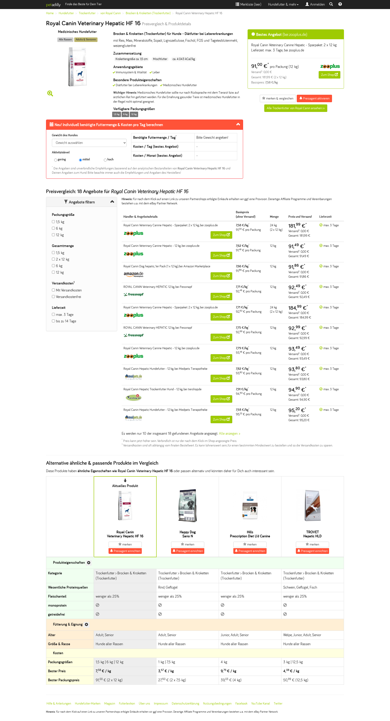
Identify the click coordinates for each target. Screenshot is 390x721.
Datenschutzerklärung (185, 703)
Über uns (144, 703)
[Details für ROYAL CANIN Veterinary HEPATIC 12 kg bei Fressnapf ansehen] (133, 294)
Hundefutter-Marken (87, 703)
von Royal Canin (110, 13)
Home (50, 13)
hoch (110, 159)
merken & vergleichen (279, 98)
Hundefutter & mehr (282, 4)
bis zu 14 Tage (66, 321)
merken (127, 544)
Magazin (109, 703)
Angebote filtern (81, 202)
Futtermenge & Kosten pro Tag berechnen (109, 124)
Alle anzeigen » (229, 433)
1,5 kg (60, 222)
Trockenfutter (87, 13)
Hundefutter (66, 13)
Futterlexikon (127, 703)
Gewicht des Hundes (65, 135)
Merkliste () (250, 4)
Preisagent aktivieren (316, 98)
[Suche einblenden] (331, 4)
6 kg (59, 228)
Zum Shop (328, 74)
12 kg (60, 235)
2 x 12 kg (62, 259)
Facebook (241, 703)
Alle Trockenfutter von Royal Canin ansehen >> (296, 108)
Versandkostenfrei (68, 297)
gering (61, 159)
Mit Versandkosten (69, 290)
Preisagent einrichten (126, 551)
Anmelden (317, 4)
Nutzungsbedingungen (217, 703)
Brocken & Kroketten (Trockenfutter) (148, 13)
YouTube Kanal (260, 703)
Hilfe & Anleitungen (58, 703)
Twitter (278, 703)
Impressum (161, 703)
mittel (86, 159)
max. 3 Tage (64, 315)
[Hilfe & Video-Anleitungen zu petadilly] (340, 4)
